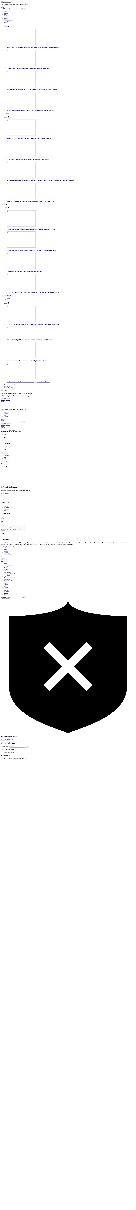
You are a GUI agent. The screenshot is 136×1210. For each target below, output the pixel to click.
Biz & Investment (8, 20)
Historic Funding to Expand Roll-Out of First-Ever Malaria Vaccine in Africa (32, 89)
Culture (5, 299)
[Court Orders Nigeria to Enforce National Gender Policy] (71, 261)
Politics (5, 204)
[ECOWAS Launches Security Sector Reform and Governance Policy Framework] (71, 282)
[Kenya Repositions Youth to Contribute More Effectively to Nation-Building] (71, 239)
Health (5, 22)
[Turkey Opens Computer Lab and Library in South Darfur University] (71, 128)
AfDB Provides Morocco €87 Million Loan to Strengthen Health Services (30, 110)
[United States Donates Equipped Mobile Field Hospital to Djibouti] (71, 58)
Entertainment (7, 295)
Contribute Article (5, 398)
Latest (5, 11)
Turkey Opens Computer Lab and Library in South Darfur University (29, 138)
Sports (8, 298)
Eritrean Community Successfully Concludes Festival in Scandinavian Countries (33, 324)
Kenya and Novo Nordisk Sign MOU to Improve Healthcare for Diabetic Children (33, 47)
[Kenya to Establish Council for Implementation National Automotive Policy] (71, 218)
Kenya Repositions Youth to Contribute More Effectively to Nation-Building (31, 250)
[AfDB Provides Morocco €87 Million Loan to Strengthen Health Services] (71, 100)
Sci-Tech (9, 21)
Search (23, 8)
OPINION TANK (8, 387)
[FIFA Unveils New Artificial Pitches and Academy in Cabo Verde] (71, 149)
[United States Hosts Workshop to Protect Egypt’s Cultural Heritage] (71, 371)
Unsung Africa (7, 386)
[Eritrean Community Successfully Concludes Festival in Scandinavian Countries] (71, 314)
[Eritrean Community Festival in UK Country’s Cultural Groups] (71, 350)
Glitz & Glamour (11, 296)
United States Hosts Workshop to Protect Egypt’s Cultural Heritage (28, 382)
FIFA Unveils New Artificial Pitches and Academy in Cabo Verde (27, 159)
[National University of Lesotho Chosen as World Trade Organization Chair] (71, 191)
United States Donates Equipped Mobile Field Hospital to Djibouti (28, 68)
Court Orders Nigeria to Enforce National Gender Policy (25, 271)
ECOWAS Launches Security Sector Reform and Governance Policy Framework (33, 292)
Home (5, 18)
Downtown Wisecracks (9, 384)
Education (6, 113)
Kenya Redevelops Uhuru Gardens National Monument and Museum (29, 340)
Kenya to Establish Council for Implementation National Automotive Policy (31, 229)
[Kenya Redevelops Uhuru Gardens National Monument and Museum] (71, 332)
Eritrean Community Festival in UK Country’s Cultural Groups (27, 361)
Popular (6, 13)
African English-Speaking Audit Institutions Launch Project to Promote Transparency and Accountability (41, 180)
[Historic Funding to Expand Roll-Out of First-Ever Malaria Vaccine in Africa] (71, 79)
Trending (6, 15)
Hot (5, 14)
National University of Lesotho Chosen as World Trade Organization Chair (31, 201)
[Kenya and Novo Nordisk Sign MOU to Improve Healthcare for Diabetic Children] (71, 37)
